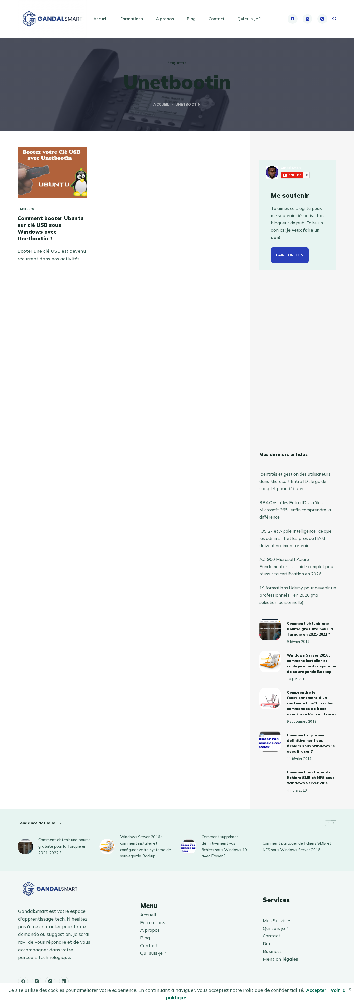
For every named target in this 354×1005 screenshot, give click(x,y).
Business (272, 951)
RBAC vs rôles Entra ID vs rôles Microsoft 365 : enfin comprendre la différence (295, 510)
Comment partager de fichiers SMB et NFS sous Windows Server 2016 (311, 777)
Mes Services (277, 920)
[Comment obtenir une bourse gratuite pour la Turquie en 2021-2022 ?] (270, 629)
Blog (191, 18)
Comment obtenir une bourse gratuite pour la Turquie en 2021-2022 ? (310, 629)
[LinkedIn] (64, 981)
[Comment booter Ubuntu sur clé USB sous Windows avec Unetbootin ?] (52, 172)
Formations (131, 18)
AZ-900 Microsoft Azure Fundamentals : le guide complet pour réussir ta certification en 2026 (297, 566)
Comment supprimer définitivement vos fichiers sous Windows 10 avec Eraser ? (224, 846)
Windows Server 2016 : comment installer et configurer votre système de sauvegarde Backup (145, 846)
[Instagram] (322, 19)
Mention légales (280, 959)
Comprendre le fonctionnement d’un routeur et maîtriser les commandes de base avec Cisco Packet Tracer (311, 703)
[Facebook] (293, 19)
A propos (165, 18)
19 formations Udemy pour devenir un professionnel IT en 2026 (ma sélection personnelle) (297, 595)
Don (267, 943)
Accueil (100, 18)
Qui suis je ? (275, 928)
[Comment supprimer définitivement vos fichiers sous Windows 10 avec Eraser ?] (270, 741)
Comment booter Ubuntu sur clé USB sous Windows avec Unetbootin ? (50, 228)
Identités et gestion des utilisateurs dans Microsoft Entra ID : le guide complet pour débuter (294, 481)
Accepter (316, 990)
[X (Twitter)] (308, 19)
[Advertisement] (297, 360)
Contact (216, 18)
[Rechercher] (334, 19)
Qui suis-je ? (249, 18)
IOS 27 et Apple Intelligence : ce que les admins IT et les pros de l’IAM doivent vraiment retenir (295, 538)
